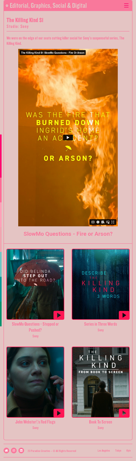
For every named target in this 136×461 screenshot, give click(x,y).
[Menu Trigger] (126, 5)
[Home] (6, 450)
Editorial (19, 5)
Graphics (40, 5)
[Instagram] (14, 450)
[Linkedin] (21, 450)
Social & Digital (70, 5)
